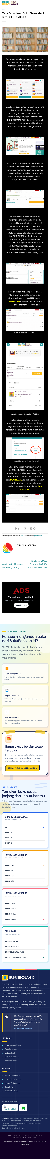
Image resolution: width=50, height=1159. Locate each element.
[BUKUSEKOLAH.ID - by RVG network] (12, 3)
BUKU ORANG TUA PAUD (14, 952)
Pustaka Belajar (11, 1049)
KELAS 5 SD (9, 881)
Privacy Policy (19, 1137)
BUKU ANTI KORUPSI (13, 941)
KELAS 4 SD (9, 876)
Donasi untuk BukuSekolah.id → (22, 768)
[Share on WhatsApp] (15, 528)
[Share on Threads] (25, 528)
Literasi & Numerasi (12, 1083)
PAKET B (8, 838)
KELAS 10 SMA (10, 914)
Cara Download (14, 1135)
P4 (6, 827)
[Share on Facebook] (19, 528)
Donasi (26, 1135)
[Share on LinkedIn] (31, 528)
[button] (46, 4)
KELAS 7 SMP (10, 903)
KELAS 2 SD (9, 870)
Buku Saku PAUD (11, 1091)
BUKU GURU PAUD (12, 947)
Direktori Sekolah (12, 1057)
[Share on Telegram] (34, 528)
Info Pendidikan (11, 1060)
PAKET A (8, 832)
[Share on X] (22, 528)
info (4, 10)
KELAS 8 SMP (10, 909)
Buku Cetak (9, 1087)
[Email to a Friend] (28, 528)
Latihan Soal (10, 1053)
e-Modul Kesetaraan (13, 1079)
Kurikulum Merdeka (12, 1075)
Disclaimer (33, 1137)
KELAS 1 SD (9, 865)
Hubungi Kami (36, 1135)
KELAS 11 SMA (10, 919)
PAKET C (8, 843)
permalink (38, 535)
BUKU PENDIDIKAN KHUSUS (15, 957)
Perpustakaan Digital (13, 1045)
